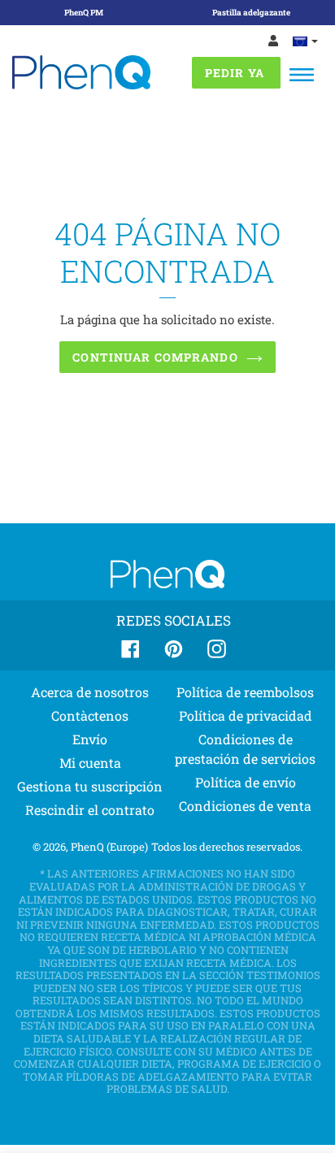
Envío (89, 739)
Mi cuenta (90, 762)
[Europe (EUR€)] (305, 41)
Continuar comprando (154, 357)
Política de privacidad (245, 715)
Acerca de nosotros (90, 691)
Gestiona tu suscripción (90, 786)
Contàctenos (89, 715)
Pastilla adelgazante (251, 12)
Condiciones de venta (245, 805)
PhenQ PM (83, 12)
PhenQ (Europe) (109, 846)
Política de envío (245, 782)
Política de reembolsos (245, 691)
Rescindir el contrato (89, 809)
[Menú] (302, 74)
